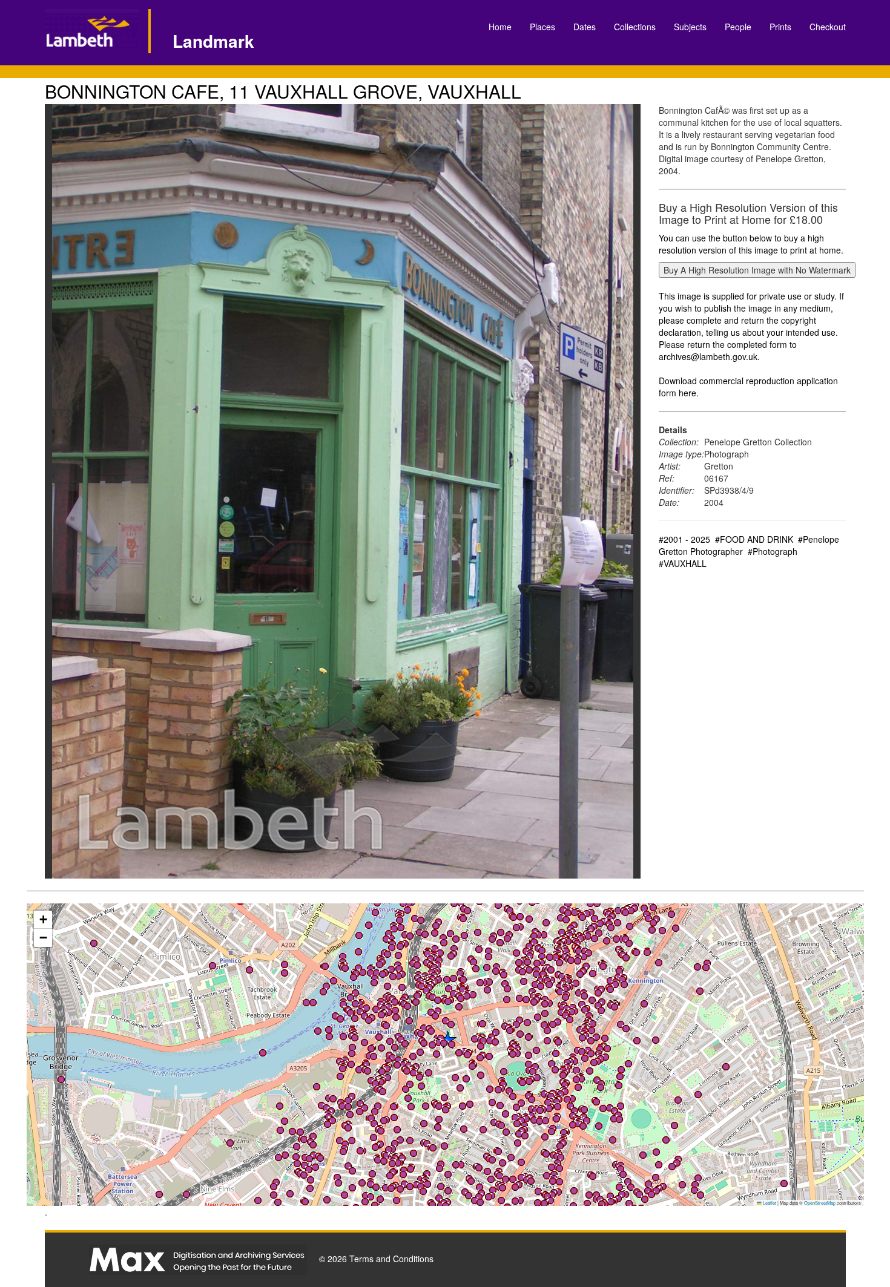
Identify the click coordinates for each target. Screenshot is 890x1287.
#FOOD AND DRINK (754, 539)
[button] (425, 934)
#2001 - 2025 (684, 539)
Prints (780, 27)
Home (500, 27)
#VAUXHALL (683, 563)
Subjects (690, 27)
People (738, 27)
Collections (635, 27)
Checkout (827, 27)
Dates (584, 27)
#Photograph (772, 551)
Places (542, 27)
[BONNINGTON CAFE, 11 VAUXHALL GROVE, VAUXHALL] (343, 491)
